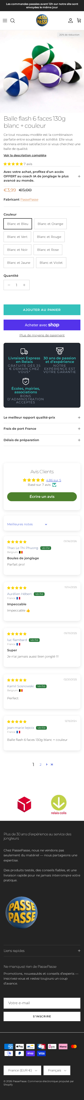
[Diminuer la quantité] (8, 285)
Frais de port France (20, 429)
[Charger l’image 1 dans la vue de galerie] (42, 71)
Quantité (11, 276)
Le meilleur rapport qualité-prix (29, 417)
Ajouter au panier (42, 310)
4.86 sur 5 (53, 480)
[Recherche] (15, 20)
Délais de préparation (21, 440)
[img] (16, 542)
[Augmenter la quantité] (25, 285)
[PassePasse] (42, 20)
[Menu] (5, 20)
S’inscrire (42, 1016)
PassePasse (29, 199)
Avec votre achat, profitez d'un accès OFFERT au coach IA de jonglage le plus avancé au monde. (36, 176)
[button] (14, 164)
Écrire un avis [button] (42, 496)
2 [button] (40, 765)
